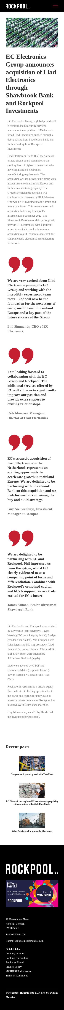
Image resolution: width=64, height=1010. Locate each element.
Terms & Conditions (17, 975)
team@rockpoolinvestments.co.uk (25, 940)
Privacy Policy (14, 966)
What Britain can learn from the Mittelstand (32, 831)
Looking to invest (15, 953)
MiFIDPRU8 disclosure (18, 971)
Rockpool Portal (15, 962)
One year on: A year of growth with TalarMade (32, 774)
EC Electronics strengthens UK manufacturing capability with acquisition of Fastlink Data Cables (32, 802)
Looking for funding (17, 958)
